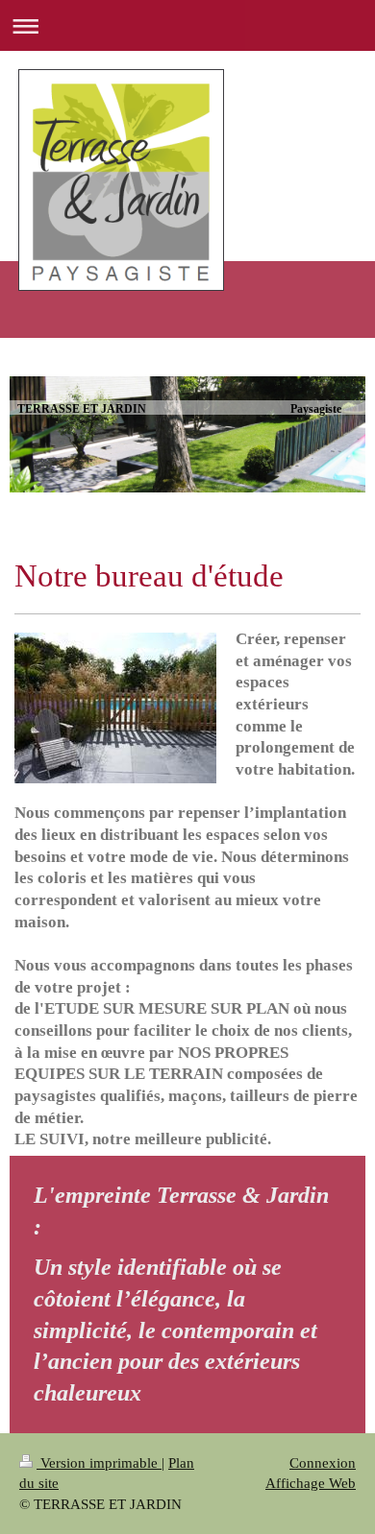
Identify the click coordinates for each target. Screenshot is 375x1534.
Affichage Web (310, 1482)
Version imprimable (99, 1462)
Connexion (322, 1462)
